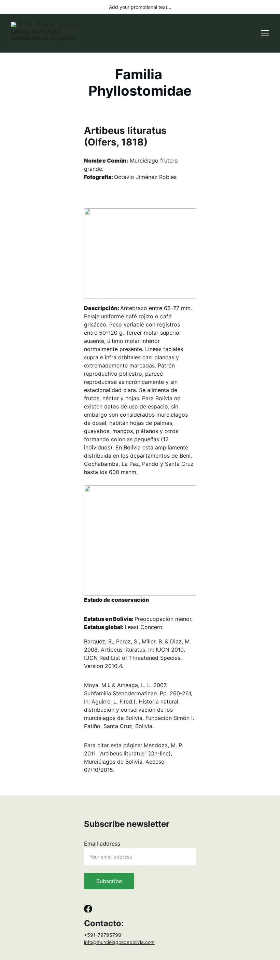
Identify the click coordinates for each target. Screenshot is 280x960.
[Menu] (265, 33)
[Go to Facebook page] (88, 909)
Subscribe (109, 881)
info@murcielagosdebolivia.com (119, 942)
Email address (102, 843)
